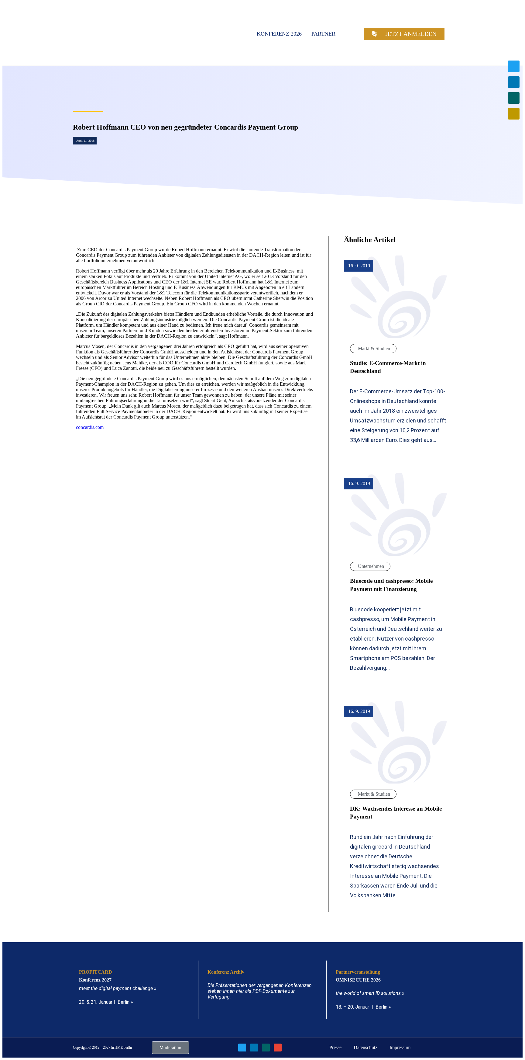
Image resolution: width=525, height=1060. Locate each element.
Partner (323, 34)
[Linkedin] (514, 82)
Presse (335, 1047)
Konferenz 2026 (279, 34)
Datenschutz (365, 1047)
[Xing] (514, 98)
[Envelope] (514, 114)
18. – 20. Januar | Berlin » (363, 1007)
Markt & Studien (374, 348)
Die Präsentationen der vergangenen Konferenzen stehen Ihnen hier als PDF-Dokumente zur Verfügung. (260, 991)
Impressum (399, 1047)
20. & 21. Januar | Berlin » (106, 1002)
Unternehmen (371, 566)
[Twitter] (514, 66)
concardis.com (90, 427)
